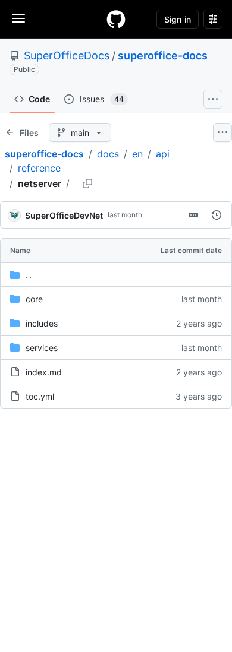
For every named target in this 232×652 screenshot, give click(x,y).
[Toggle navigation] (18, 18)
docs (108, 154)
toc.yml (40, 396)
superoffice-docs (163, 55)
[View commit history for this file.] (216, 215)
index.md (44, 372)
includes (42, 323)
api (163, 154)
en (137, 154)
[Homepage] (116, 19)
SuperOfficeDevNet (64, 215)
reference (39, 168)
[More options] (222, 132)
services (42, 348)
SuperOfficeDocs (66, 55)
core (34, 299)
